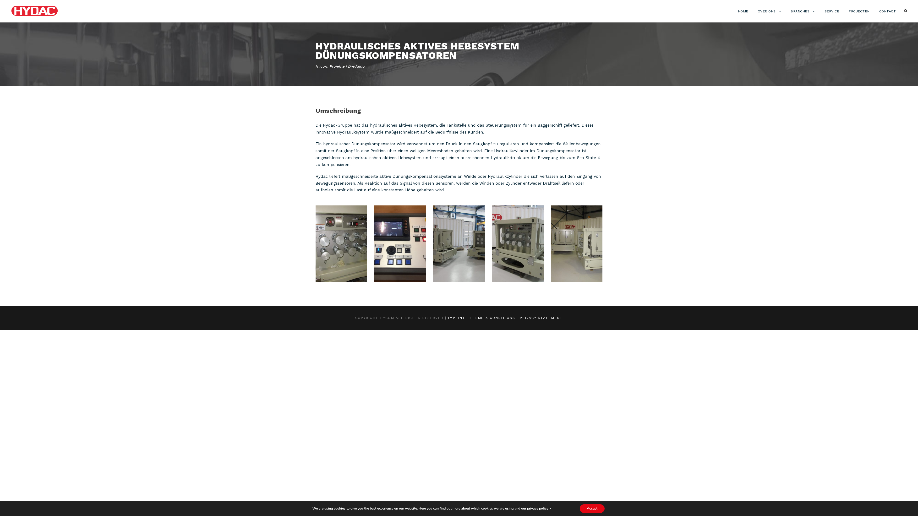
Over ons (767, 11)
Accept (592, 508)
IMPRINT (456, 318)
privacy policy (537, 508)
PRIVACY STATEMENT (541, 318)
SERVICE (832, 11)
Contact (887, 11)
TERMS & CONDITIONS (492, 318)
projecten (859, 11)
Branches (800, 11)
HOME (743, 11)
